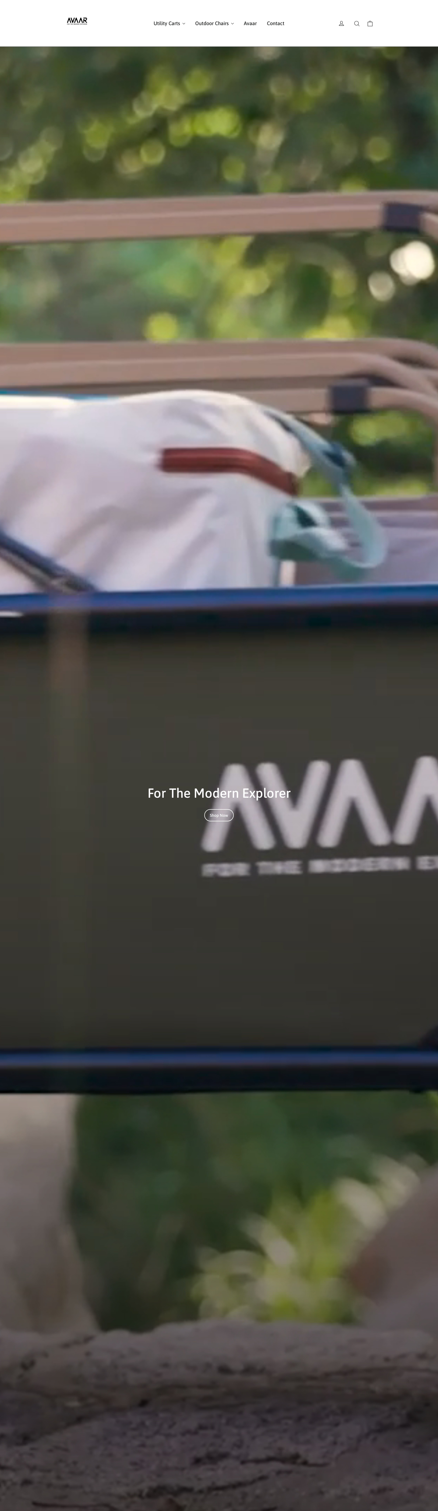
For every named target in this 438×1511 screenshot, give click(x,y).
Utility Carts (167, 23)
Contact (275, 23)
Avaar (250, 23)
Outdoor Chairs (212, 23)
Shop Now (219, 815)
